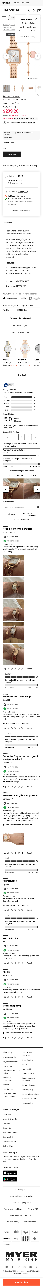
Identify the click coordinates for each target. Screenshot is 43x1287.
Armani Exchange (11, 96)
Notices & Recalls (30, 1098)
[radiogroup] (21, 154)
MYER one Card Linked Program (9, 1095)
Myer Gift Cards (10, 1119)
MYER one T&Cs (32, 1209)
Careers (6, 1123)
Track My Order (9, 1057)
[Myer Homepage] (12, 11)
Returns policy (21, 1189)
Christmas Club (9, 1141)
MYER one (7, 1114)
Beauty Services (29, 1085)
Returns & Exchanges (7, 1079)
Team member (29, 1222)
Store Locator (28, 1073)
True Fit (6, 1085)
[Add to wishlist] (38, 94)
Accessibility (27, 1103)
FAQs (24, 1064)
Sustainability (9, 1137)
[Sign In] (28, 10)
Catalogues (8, 1089)
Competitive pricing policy (21, 1196)
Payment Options (10, 1062)
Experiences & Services (28, 1079)
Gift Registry (27, 1089)
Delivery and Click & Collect (11, 1071)
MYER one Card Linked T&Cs (21, 1215)
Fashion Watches (9, 29)
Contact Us (27, 1069)
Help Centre (27, 1060)
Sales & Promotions (31, 1094)
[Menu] (4, 18)
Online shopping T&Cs (21, 1202)
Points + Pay (8, 1066)
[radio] (12, 154)
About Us (7, 1128)
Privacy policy (13, 1222)
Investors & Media (11, 1132)
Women (6, 25)
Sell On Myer (8, 1146)
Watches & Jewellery (10, 27)
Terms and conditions (13, 1209)
